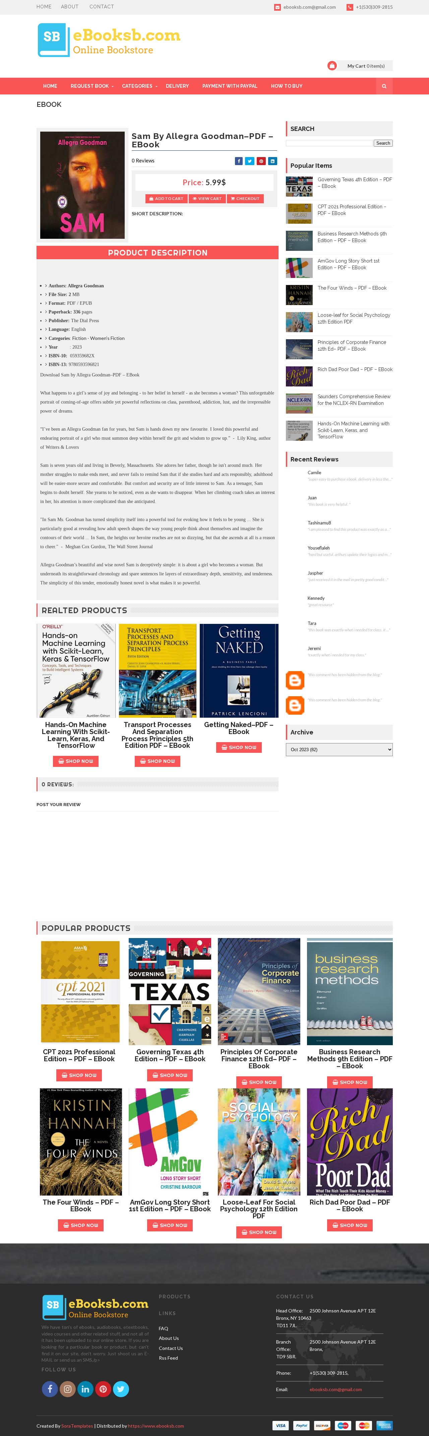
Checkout (248, 198)
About (70, 6)
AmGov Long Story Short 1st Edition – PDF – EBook (170, 1205)
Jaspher (315, 573)
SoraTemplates (77, 1426)
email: (282, 1389)
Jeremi (314, 648)
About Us (169, 1338)
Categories (137, 86)
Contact (101, 6)
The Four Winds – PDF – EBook (352, 288)
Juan (312, 497)
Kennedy (316, 598)
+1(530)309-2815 (374, 7)
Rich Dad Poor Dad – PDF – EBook (355, 369)
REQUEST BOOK (90, 86)
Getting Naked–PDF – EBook (238, 728)
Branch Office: (283, 1345)
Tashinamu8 (319, 522)
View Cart (210, 198)
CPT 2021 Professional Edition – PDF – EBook (79, 1055)
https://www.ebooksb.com (156, 1426)
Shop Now (79, 761)
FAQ (163, 1328)
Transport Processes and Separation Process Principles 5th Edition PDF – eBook (157, 735)
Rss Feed (168, 1358)
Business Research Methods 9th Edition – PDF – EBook (349, 1059)
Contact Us (171, 1348)
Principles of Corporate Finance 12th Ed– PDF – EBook (259, 1059)
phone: (283, 1373)
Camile (314, 472)
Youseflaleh (319, 548)
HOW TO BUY (287, 86)
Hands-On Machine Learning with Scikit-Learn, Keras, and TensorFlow (76, 735)
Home (44, 6)
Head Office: (289, 1310)
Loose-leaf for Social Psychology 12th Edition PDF (259, 1209)
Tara (312, 623)
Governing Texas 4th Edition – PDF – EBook (170, 1055)
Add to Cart (169, 198)
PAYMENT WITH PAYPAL (230, 86)
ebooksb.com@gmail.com (309, 7)
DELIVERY (177, 86)
